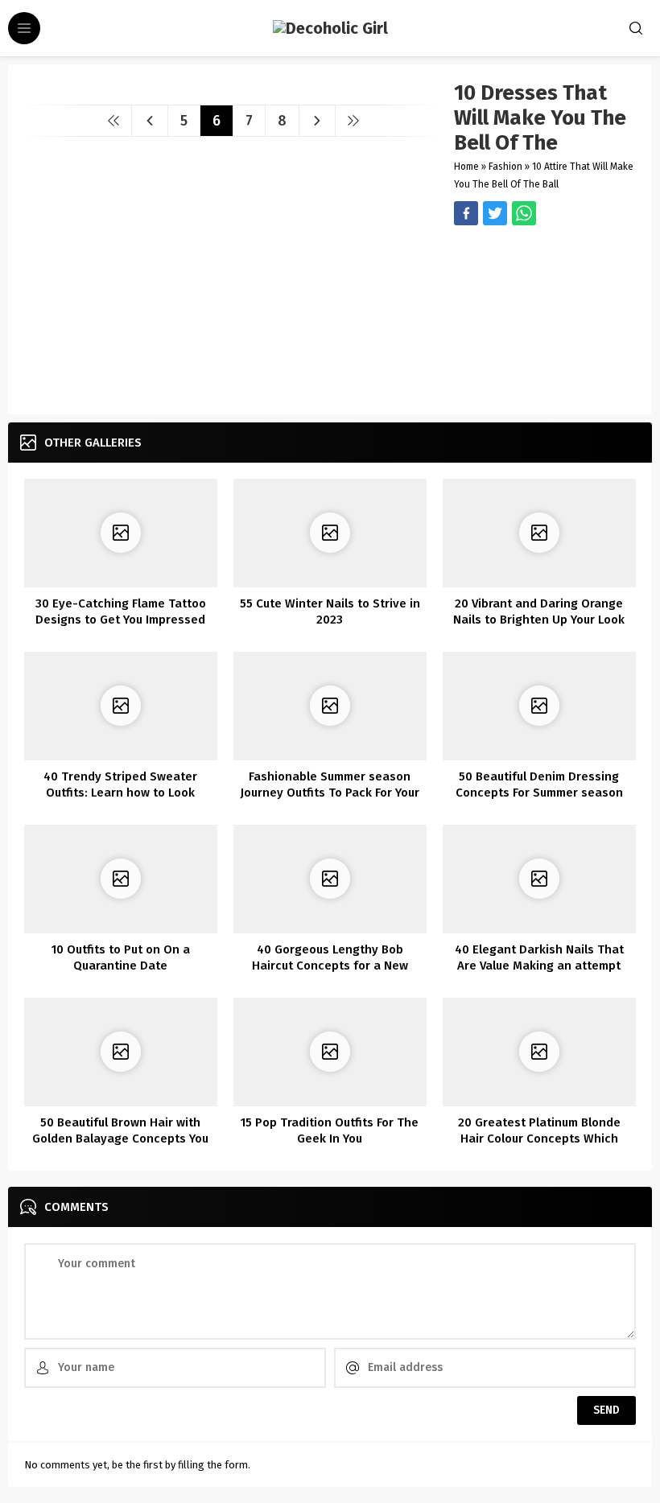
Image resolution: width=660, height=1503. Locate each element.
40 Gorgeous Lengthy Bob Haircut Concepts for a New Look (330, 965)
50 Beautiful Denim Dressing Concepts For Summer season (539, 784)
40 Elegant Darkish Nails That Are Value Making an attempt (539, 957)
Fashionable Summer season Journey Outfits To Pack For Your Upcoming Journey (329, 792)
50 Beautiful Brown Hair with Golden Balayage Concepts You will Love (120, 1138)
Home (466, 166)
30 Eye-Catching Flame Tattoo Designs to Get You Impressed (120, 611)
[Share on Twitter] (524, 213)
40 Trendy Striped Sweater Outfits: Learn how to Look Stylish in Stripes (120, 792)
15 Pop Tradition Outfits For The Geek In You (330, 1130)
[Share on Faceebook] (495, 213)
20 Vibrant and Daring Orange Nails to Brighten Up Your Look (539, 611)
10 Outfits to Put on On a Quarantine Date (121, 957)
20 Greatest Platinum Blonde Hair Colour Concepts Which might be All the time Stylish (539, 1138)
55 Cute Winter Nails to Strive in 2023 (330, 611)
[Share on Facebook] (466, 213)
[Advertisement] (545, 317)
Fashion (505, 166)
